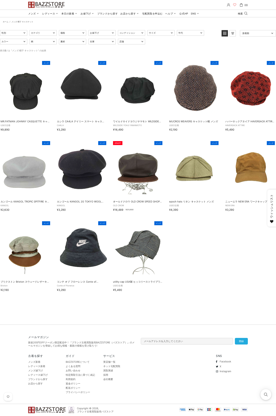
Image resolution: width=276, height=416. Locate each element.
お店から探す (35, 383)
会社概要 (108, 379)
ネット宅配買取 (111, 366)
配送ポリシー (73, 387)
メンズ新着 (34, 361)
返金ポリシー (73, 383)
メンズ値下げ (35, 370)
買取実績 (108, 370)
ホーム (5, 22)
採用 (105, 374)
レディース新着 (36, 366)
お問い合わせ (73, 370)
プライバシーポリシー (78, 392)
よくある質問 (73, 366)
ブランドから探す (38, 379)
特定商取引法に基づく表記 (80, 374)
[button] (13, 33)
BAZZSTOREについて (78, 361)
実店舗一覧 (109, 361)
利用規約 (70, 379)
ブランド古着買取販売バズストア (47, 5)
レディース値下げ (38, 374)
